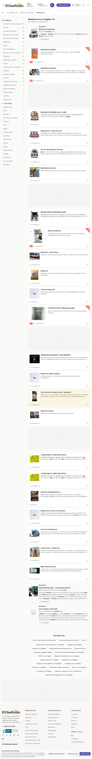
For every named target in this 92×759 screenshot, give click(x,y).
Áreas (73, 727)
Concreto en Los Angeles (44, 671)
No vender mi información (32, 743)
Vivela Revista (52, 737)
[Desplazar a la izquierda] (29, 640)
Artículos (73, 720)
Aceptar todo (85, 754)
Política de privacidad (31, 733)
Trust (26, 727)
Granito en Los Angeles (39, 648)
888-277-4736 (9, 726)
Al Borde (50, 733)
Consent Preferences (77, 742)
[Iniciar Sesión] (88, 5)
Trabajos (27, 720)
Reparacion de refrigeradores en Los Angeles (59, 675)
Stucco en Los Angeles (79, 667)
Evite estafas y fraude (31, 730)
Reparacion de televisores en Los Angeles (67, 656)
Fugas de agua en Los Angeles (49, 660)
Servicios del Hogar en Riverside (69, 640)
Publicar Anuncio (63, 5)
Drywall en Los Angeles (39, 667)
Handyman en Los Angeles (70, 660)
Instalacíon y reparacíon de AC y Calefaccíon (68, 671)
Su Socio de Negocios (55, 724)
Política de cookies (30, 737)
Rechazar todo (72, 754)
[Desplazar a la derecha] (88, 640)
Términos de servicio (31, 724)
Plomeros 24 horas (80, 648)
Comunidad (74, 714)
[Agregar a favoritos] (87, 62)
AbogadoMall (52, 730)
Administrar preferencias (56, 754)
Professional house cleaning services (60, 648)
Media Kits (28, 717)
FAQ (72, 735)
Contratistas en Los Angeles (73, 663)
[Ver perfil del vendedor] (31, 69)
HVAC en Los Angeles (44, 656)
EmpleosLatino (52, 720)
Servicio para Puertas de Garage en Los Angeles (69, 652)
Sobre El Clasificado (31, 714)
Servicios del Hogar (28, 12)
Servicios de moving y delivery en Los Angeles (50, 644)
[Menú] (3, 5)
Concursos (74, 717)
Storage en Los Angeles (74, 644)
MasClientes (51, 727)
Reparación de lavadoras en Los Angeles (49, 663)
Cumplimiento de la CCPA (32, 740)
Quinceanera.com (53, 717)
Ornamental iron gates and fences (59, 667)
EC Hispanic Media (53, 714)
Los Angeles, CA (13, 12)
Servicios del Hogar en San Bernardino (44, 640)
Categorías (74, 724)
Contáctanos (75, 738)
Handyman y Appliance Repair (43, 652)
